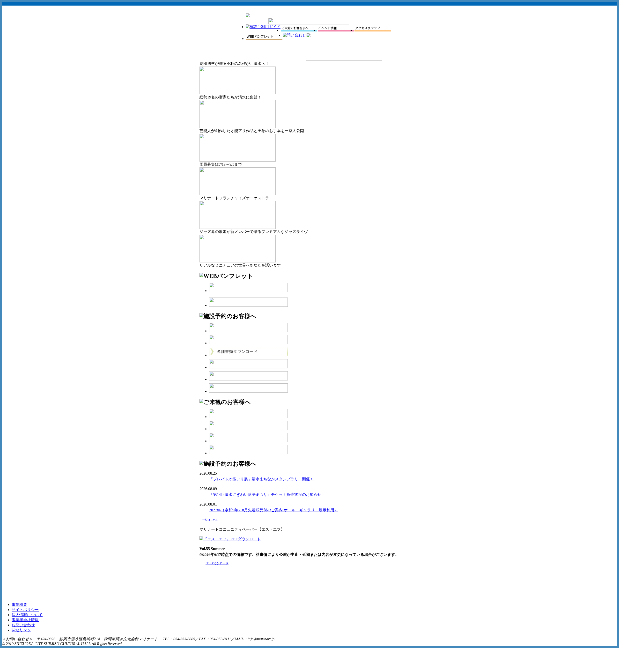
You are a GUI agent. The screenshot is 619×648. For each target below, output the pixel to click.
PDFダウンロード (217, 563)
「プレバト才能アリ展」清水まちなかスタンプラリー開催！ (261, 479)
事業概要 (19, 605)
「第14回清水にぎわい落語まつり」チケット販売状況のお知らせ (265, 494)
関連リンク (21, 630)
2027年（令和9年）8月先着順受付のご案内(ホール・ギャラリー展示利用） (273, 510)
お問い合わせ (23, 625)
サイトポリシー (25, 610)
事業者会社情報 (25, 620)
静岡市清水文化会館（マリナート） (222, 22)
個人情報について (27, 615)
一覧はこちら (210, 519)
